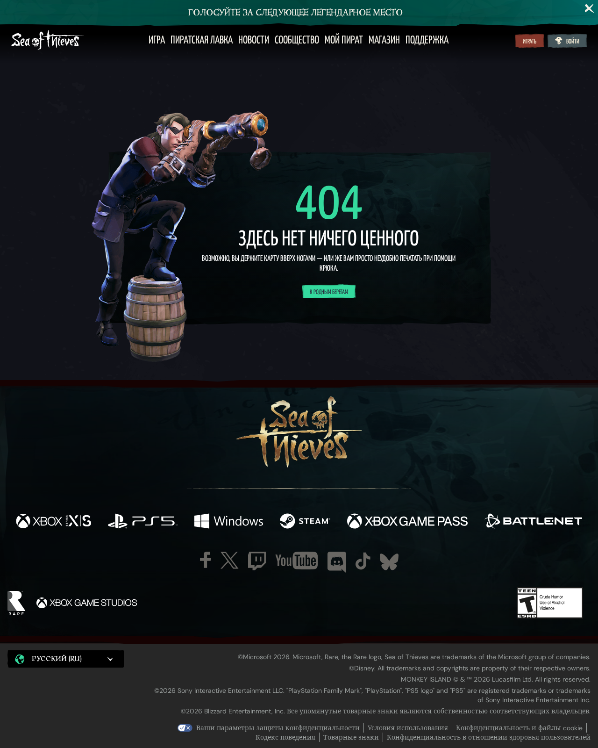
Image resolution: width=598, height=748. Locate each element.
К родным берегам (329, 292)
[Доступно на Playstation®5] (142, 522)
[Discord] (337, 562)
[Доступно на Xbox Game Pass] (407, 522)
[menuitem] (157, 41)
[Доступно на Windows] (228, 522)
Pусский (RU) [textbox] (57, 659)
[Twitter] (230, 560)
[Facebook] (205, 560)
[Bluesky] (389, 562)
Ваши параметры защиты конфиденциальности (278, 728)
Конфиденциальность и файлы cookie (519, 728)
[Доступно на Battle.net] (533, 522)
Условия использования (408, 728)
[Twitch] (257, 561)
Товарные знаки (351, 737)
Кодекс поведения (285, 737)
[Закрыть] (589, 8)
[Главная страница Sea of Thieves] (47, 40)
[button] (65, 658)
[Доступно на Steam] (305, 522)
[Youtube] (296, 560)
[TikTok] (363, 561)
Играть (529, 41)
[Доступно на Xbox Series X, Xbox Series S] (53, 522)
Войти (572, 41)
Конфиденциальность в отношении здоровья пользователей (489, 737)
